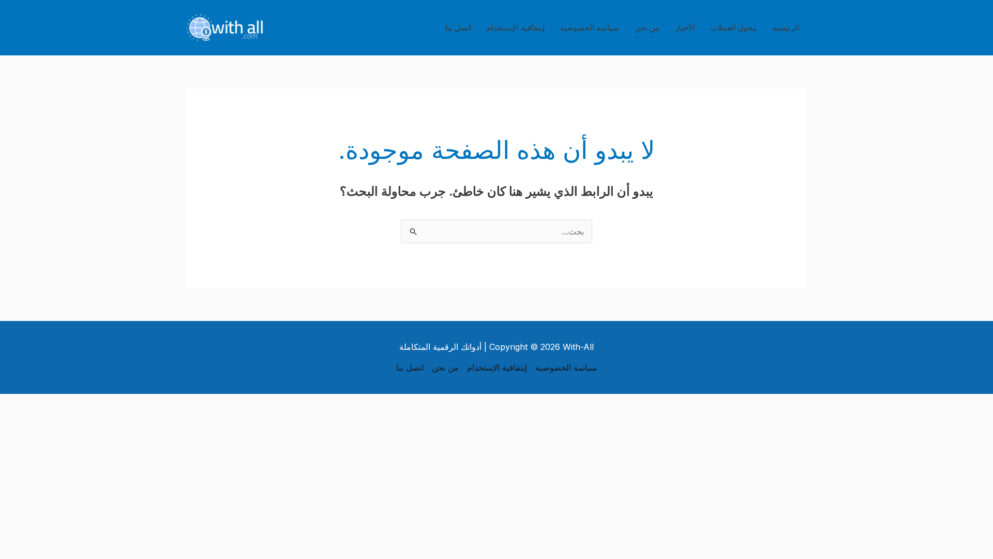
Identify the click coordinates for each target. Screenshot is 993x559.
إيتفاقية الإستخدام (516, 28)
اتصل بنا (458, 28)
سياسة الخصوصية (589, 28)
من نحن (647, 28)
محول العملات (734, 28)
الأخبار (685, 28)
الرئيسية (785, 28)
